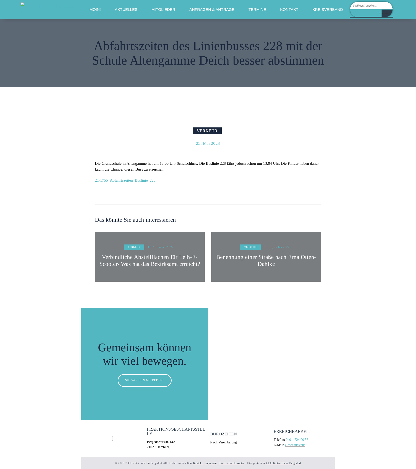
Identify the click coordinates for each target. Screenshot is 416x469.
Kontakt (289, 9)
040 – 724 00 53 (297, 439)
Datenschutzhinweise (231, 463)
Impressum (211, 463)
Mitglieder (163, 9)
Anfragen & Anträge (211, 9)
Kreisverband (327, 9)
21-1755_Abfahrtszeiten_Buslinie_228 (125, 180)
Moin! (95, 9)
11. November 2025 (160, 247)
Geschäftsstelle (295, 445)
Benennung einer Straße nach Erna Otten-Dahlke (266, 260)
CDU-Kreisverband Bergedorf (283, 463)
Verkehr (207, 131)
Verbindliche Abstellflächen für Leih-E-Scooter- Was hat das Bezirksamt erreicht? (149, 260)
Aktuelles (126, 9)
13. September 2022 (276, 247)
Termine (257, 9)
